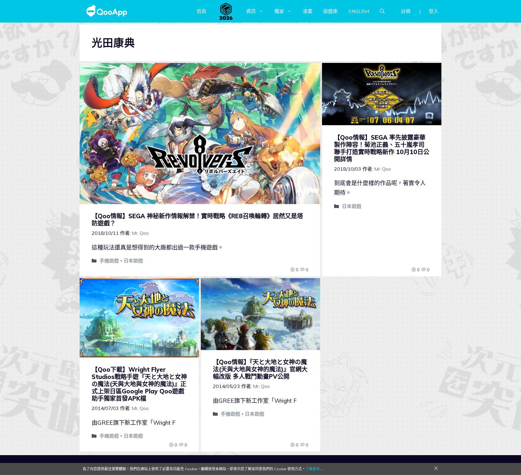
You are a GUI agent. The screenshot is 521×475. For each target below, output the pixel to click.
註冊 (406, 11)
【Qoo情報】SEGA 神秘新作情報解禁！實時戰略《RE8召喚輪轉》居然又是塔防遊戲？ (197, 219)
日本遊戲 (133, 261)
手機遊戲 (109, 261)
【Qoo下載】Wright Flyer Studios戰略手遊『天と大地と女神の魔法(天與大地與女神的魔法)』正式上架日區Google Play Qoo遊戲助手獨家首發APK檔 (139, 384)
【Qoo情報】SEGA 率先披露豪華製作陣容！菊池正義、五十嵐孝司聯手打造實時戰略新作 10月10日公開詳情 (381, 148)
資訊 (251, 11)
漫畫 (307, 11)
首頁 (201, 11)
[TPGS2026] (226, 11)
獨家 (279, 11)
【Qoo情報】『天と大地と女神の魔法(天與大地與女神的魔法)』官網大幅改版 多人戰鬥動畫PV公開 (260, 369)
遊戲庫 (330, 11)
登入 (433, 11)
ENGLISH (359, 11)
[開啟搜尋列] (382, 11)
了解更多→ (314, 469)
